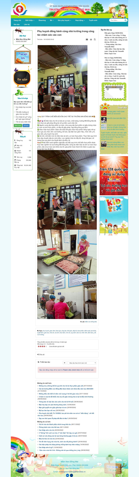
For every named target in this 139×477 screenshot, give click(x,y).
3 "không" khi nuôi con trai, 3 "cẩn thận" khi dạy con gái (58, 433)
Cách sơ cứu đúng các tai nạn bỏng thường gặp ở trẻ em (58, 436)
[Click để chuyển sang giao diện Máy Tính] (71, 475)
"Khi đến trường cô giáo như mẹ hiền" (22, 113)
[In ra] (91, 39)
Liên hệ (27, 24)
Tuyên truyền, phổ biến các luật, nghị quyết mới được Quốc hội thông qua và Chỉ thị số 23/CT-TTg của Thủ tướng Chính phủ (113, 135)
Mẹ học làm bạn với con (47, 410)
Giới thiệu (29, 20)
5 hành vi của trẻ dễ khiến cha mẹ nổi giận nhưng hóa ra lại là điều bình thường (66, 397)
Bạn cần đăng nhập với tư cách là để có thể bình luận (67, 370)
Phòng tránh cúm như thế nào (49, 427)
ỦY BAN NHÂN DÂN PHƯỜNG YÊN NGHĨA (69, 6)
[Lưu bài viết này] (95, 39)
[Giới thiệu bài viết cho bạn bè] (87, 39)
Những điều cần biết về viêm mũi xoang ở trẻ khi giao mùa (59, 394)
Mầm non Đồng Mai (91, 321)
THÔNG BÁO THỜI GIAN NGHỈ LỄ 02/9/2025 (115, 112)
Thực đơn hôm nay (106, 29)
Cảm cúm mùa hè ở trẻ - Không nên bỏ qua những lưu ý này (59, 450)
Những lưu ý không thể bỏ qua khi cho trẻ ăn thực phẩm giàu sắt (61, 386)
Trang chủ (17, 20)
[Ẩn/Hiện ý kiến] (64, 362)
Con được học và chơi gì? (23, 108)
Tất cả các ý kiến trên (23, 122)
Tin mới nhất (122, 107)
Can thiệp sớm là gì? (46, 447)
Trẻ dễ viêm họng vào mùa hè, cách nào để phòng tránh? (58, 442)
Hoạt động (79, 20)
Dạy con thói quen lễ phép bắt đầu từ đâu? (53, 418)
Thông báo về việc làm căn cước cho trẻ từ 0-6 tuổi (56, 402)
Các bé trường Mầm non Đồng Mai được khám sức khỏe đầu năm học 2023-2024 (66, 389)
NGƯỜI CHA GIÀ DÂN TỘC (116, 118)
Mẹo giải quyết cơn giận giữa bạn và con (53, 407)
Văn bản (17, 24)
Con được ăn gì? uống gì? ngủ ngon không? (23, 118)
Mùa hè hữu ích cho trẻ (47, 439)
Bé (51, 20)
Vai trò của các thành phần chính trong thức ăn (55, 424)
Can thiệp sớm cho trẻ (46, 430)
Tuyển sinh (93, 20)
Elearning (42, 20)
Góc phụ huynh (64, 20)
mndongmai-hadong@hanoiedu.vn (72, 471)
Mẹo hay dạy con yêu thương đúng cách (52, 405)
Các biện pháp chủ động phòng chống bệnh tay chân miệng (59, 444)
